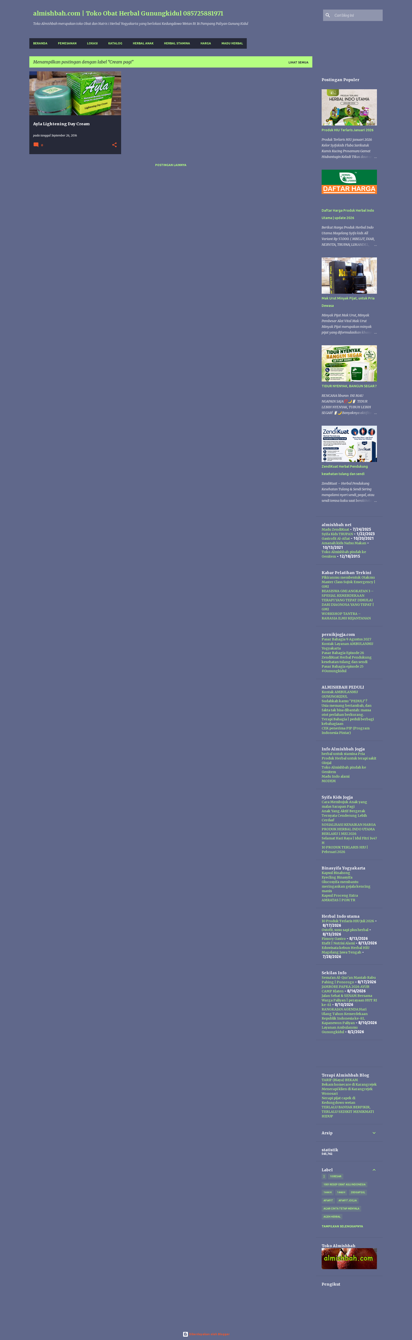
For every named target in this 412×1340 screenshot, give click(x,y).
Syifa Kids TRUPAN (337, 534)
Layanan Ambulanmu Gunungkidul (340, 1029)
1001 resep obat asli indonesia (345, 1184)
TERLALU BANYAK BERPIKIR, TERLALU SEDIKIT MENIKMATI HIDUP (348, 1111)
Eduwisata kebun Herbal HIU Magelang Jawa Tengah (345, 950)
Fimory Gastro (334, 939)
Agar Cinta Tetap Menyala (341, 1208)
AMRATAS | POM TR (338, 900)
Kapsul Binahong (336, 873)
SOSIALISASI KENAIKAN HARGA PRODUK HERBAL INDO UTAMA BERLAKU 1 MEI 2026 (349, 829)
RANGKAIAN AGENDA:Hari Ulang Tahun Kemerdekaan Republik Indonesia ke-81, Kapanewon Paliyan (345, 1016)
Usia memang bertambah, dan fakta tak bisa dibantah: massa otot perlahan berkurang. (346, 710)
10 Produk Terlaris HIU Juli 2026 (348, 921)
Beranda (40, 43)
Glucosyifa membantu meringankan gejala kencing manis (346, 886)
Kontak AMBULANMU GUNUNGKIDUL (340, 694)
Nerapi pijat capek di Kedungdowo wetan (338, 1100)
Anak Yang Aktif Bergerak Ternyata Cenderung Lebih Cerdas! (344, 815)
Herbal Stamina (177, 43)
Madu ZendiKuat (335, 529)
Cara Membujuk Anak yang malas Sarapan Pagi (344, 804)
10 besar (335, 1176)
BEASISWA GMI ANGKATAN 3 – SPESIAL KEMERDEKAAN (348, 593)
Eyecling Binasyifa (337, 877)
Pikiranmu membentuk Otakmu (348, 577)
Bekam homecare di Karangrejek (349, 1084)
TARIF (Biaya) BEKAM (340, 1080)
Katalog (115, 43)
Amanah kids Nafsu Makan (344, 543)
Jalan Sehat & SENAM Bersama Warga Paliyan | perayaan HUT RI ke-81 (349, 1000)
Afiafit (328, 1200)
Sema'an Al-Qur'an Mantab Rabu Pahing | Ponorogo (349, 979)
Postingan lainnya (170, 165)
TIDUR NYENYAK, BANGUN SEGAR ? (349, 386)
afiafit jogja (348, 1200)
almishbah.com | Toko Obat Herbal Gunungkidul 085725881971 (128, 13)
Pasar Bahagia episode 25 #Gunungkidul (343, 668)
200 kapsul (358, 1192)
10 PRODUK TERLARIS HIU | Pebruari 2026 (345, 849)
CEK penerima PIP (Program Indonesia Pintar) (346, 730)
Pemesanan (67, 43)
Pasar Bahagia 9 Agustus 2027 (346, 639)
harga (206, 43)
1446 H (341, 1192)
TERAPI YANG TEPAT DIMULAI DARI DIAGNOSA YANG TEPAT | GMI (348, 604)
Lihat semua (298, 62)
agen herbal (332, 1216)
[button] (114, 145)
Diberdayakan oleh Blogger (209, 1334)
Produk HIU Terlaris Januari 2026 (347, 130)
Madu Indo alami (336, 776)
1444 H (328, 1192)
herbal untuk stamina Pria (343, 754)
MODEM (329, 781)
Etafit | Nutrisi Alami (338, 943)
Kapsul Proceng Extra (340, 895)
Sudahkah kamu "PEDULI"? (344, 701)
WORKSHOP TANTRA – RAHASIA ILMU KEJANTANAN (346, 616)
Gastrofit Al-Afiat (336, 538)
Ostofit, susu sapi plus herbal (345, 930)
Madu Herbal (232, 43)
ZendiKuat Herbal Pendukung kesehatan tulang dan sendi (347, 659)
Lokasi (92, 43)
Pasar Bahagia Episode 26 (343, 653)
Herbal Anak (143, 43)
